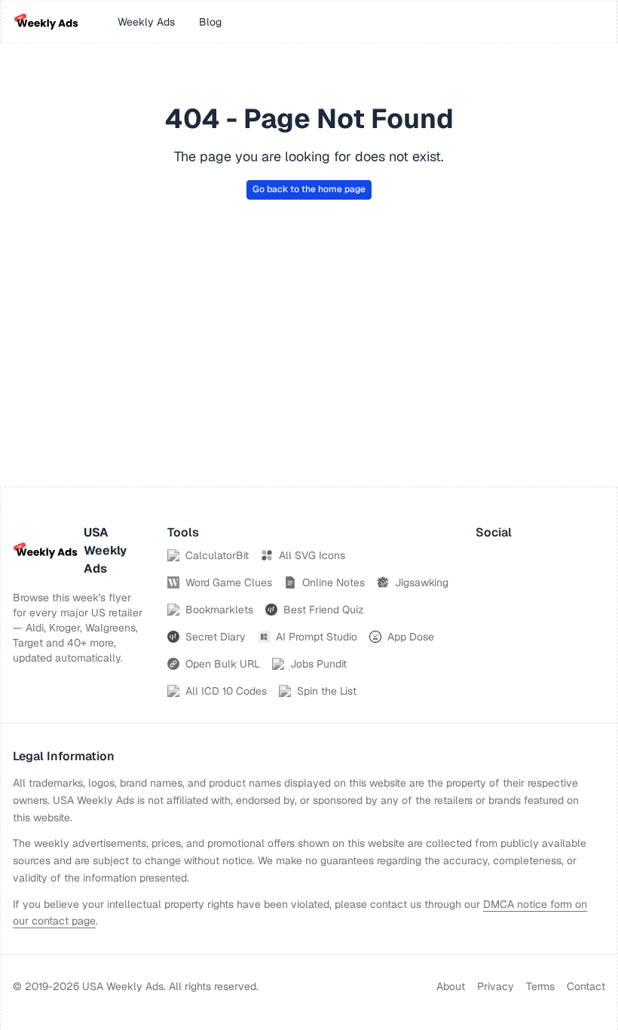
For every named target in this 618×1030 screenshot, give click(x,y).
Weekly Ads (146, 22)
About (450, 986)
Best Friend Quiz (323, 609)
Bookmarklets (219, 609)
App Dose (410, 636)
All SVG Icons (312, 555)
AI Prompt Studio (316, 636)
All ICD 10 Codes (226, 691)
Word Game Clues (228, 582)
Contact (586, 986)
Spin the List (326, 691)
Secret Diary (215, 636)
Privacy (495, 986)
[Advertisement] (309, 373)
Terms (540, 986)
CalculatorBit (217, 555)
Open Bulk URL (222, 664)
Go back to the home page (309, 189)
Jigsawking (421, 582)
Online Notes (333, 582)
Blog (210, 22)
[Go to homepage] (46, 22)
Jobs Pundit (318, 664)
